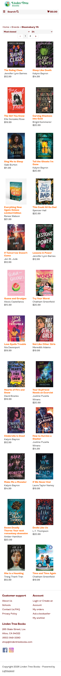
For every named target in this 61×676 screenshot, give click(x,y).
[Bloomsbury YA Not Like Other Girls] (45, 328)
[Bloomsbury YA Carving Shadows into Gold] (45, 100)
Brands (15, 27)
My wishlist (39, 618)
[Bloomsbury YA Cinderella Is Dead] (16, 420)
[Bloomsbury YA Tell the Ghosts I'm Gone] (45, 146)
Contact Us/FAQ (11, 609)
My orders (38, 609)
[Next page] (35, 36)
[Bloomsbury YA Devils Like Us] (45, 512)
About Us (7, 601)
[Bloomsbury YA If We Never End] (45, 466)
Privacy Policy (9, 614)
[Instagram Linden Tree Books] (11, 650)
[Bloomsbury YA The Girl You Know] (16, 100)
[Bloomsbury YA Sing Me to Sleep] (16, 146)
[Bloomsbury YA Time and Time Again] (45, 558)
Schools (6, 605)
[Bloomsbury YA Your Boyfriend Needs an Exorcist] (45, 374)
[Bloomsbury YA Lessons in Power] (45, 237)
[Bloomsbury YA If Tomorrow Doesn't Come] (16, 237)
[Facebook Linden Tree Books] (5, 650)
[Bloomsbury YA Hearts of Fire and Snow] (16, 374)
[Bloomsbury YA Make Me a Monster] (16, 466)
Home (6, 27)
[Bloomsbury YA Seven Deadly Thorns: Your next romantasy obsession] (16, 512)
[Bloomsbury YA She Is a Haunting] (16, 558)
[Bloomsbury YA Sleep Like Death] (45, 55)
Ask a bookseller (41, 614)
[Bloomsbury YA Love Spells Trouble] (16, 328)
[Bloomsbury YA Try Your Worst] (45, 283)
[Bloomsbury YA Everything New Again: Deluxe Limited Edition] (16, 191)
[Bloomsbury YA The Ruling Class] (16, 55)
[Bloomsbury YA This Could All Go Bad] (45, 191)
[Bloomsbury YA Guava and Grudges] (16, 283)
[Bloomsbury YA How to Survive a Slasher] (45, 420)
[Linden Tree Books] (16, 5)
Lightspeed (8, 671)
